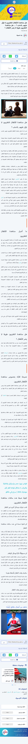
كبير (14, 68)
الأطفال (4, 395)
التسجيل (9, 692)
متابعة (7, 712)
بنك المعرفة (19, 35)
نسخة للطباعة (13, 61)
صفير (24, 68)
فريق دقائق (8, 681)
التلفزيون (17, 179)
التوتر (2, 197)
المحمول (20, 473)
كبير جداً (10, 68)
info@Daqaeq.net (18, 731)
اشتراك (7, 724)
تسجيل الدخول (16, 692)
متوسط (19, 68)
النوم (20, 262)
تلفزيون (15, 436)
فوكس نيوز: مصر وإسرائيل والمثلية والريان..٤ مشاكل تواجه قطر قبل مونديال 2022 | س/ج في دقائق (15, 487)
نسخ (4, 43)
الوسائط (6, 353)
